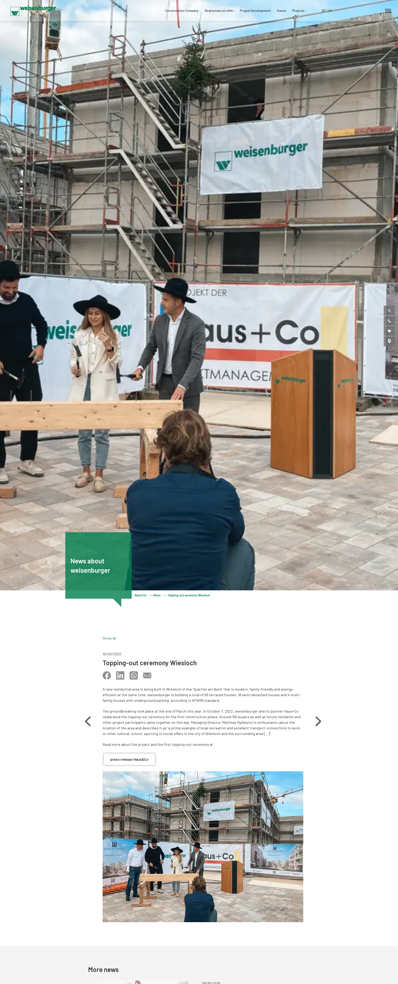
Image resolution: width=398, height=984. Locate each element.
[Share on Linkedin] (120, 675)
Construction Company (182, 10)
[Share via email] (147, 675)
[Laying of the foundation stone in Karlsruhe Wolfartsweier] (88, 721)
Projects (298, 10)
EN (330, 10)
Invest (281, 10)
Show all (109, 638)
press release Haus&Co (129, 759)
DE (324, 10)
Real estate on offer (219, 10)
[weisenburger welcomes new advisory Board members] (318, 721)
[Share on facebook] (107, 675)
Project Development (255, 10)
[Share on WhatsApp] (134, 675)
